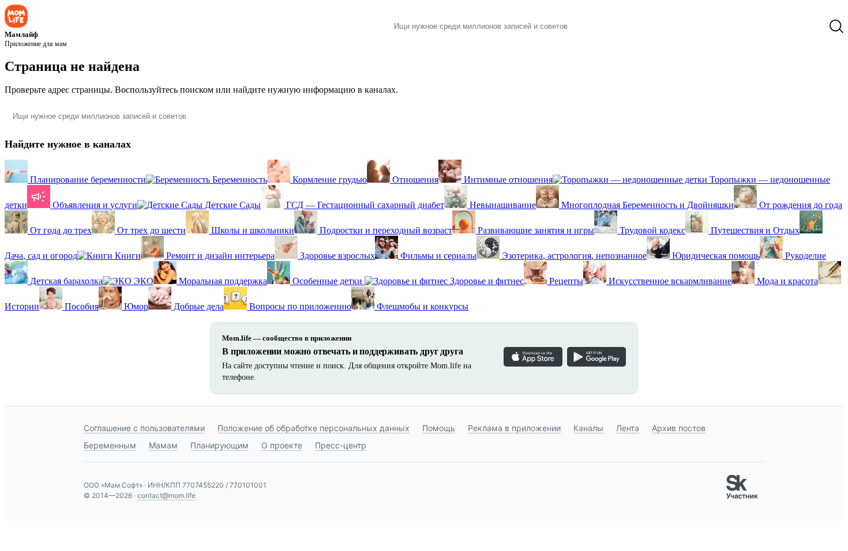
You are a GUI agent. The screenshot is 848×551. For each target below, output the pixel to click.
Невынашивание (501, 205)
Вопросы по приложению (299, 306)
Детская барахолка (65, 281)
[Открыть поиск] (836, 26)
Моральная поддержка (222, 281)
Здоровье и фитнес (486, 281)
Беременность (238, 179)
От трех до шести (150, 230)
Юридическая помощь (715, 256)
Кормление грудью (328, 179)
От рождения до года (799, 205)
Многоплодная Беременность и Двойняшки (646, 205)
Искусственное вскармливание (668, 281)
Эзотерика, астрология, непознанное (573, 256)
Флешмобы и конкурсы (421, 306)
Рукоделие (804, 256)
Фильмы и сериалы (437, 256)
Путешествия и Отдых (754, 230)
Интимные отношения (507, 179)
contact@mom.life (166, 495)
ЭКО (142, 281)
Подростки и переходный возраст (384, 230)
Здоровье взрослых (336, 256)
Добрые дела (197, 306)
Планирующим (219, 445)
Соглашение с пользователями (144, 428)
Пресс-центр (340, 445)
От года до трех (60, 230)
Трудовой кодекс (651, 230)
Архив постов (679, 428)
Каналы (588, 428)
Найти (593, 26)
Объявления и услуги (93, 205)
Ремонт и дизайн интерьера (219, 256)
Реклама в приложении (514, 428)
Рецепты (565, 281)
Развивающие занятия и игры (534, 230)
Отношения (414, 179)
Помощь (438, 428)
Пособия (80, 306)
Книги (126, 256)
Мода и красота (786, 281)
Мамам (163, 445)
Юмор (135, 306)
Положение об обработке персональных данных (313, 428)
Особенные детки (327, 281)
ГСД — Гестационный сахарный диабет (364, 205)
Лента (627, 428)
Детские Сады (231, 205)
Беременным (110, 445)
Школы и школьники (251, 230)
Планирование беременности (87, 179)
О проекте (281, 445)
